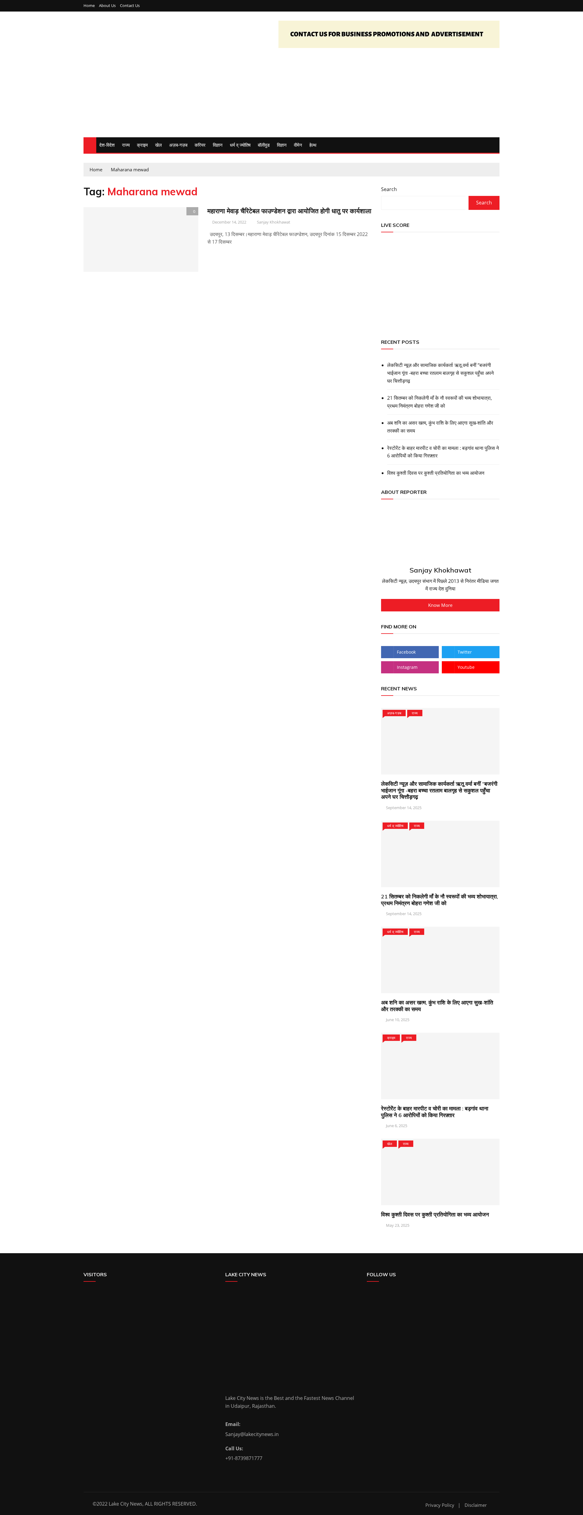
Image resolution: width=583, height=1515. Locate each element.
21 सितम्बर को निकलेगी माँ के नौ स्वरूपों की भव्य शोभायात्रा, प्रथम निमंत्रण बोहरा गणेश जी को (439, 402)
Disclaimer (476, 1505)
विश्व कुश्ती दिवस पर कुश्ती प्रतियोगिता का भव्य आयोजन (435, 473)
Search (389, 189)
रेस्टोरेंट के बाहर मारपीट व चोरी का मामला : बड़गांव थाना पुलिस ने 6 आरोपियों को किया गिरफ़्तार (443, 452)
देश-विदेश (107, 145)
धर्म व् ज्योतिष (240, 145)
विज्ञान (218, 145)
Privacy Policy (439, 1505)
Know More (440, 605)
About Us (107, 6)
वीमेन (298, 145)
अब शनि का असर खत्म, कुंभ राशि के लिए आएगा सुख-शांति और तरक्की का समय (440, 426)
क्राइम (142, 145)
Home (89, 6)
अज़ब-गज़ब (178, 145)
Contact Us (130, 6)
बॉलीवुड (264, 145)
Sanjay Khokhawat (273, 222)
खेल (158, 145)
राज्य (126, 145)
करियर (200, 145)
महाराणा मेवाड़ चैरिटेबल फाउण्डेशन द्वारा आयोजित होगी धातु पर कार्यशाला (289, 211)
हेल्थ (312, 145)
